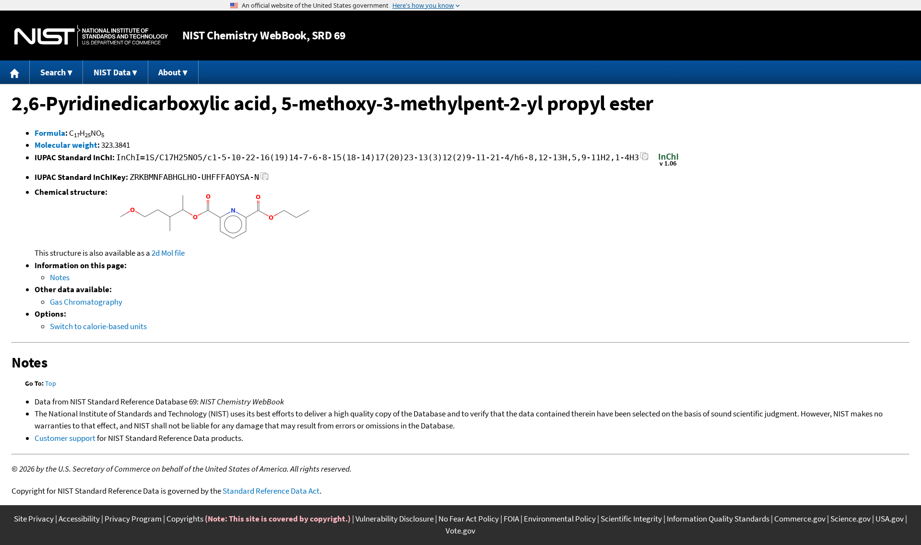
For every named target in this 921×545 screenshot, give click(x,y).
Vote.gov (460, 530)
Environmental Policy (560, 518)
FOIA (511, 518)
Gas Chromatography (86, 301)
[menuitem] (15, 72)
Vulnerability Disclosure (394, 518)
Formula (50, 133)
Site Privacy (34, 518)
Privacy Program (133, 518)
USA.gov (889, 518)
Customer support (65, 438)
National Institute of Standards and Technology (91, 36)
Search (53, 72)
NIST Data (112, 72)
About (169, 72)
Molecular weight (66, 145)
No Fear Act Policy (468, 518)
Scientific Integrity (631, 518)
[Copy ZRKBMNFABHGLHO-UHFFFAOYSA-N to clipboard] (264, 178)
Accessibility (79, 518)
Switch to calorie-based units (98, 326)
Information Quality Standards (718, 518)
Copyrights (184, 518)
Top (50, 383)
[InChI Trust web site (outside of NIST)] (668, 165)
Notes (60, 277)
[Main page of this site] (15, 72)
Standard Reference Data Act (271, 491)
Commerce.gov (800, 518)
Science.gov (850, 518)
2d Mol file (168, 253)
